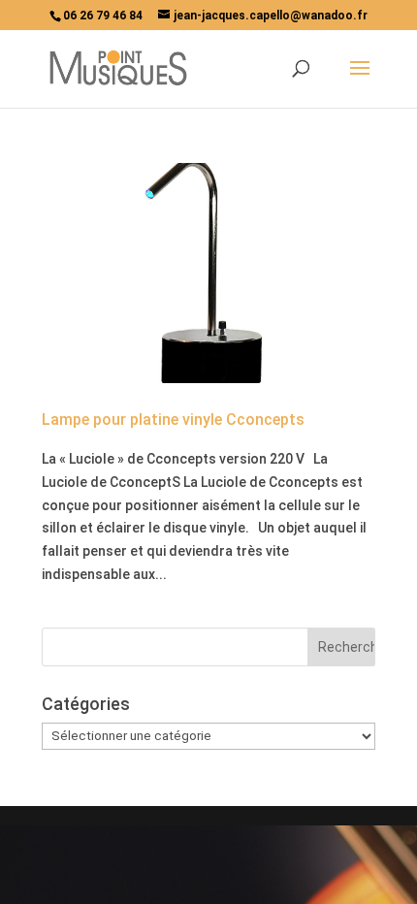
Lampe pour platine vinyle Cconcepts (173, 419)
